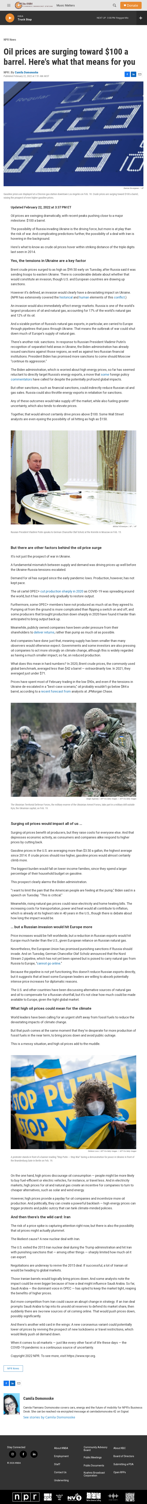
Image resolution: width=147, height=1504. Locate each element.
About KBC (119, 1448)
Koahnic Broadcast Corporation (94, 1474)
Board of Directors (123, 1456)
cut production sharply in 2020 (61, 591)
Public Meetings (93, 1457)
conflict (119, 297)
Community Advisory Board (95, 1449)
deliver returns (44, 632)
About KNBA (61, 1448)
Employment (61, 1456)
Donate (132, 5)
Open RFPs (119, 1472)
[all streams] (141, 18)
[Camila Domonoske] (12, 1404)
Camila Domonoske (26, 72)
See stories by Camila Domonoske (49, 1417)
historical (66, 297)
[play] (10, 18)
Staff (57, 1464)
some (105, 374)
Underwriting (61, 1480)
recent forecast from (56, 691)
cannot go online (48, 963)
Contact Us (60, 1472)
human (84, 297)
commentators (22, 379)
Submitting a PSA (123, 1464)
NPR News (10, 39)
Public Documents (94, 1465)
